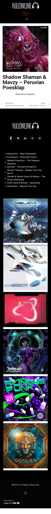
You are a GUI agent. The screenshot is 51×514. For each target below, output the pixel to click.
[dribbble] (32, 138)
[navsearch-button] (27, 19)
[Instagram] (39, 138)
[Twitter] (18, 138)
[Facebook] (10, 138)
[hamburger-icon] (26, 13)
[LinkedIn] (25, 138)
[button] (25, 493)
